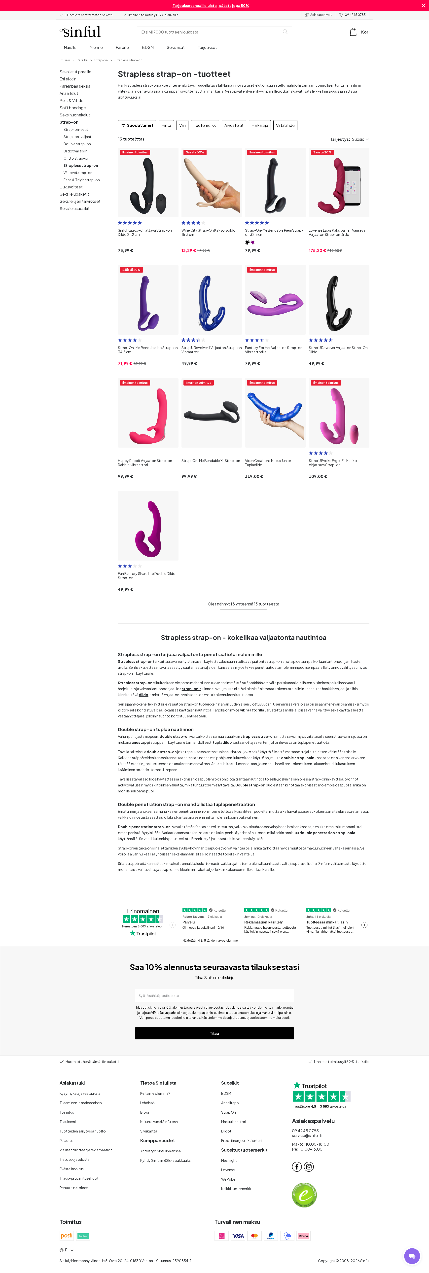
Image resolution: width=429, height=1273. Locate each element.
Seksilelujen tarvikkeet (80, 201)
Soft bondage (73, 107)
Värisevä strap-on (78, 172)
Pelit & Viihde (71, 100)
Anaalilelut (69, 93)
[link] (65, 60)
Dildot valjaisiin (75, 151)
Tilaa (214, 1033)
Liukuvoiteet (71, 186)
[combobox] (209, 32)
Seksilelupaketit (74, 194)
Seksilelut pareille (75, 71)
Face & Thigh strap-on (82, 179)
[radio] (120, 223)
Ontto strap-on (76, 158)
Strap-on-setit (76, 129)
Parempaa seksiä (75, 86)
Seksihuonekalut (75, 114)
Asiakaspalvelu (321, 15)
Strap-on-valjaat (77, 136)
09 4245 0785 (355, 15)
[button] (424, 5)
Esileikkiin (68, 78)
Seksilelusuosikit (75, 208)
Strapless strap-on (81, 165)
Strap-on (69, 122)
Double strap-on (77, 143)
